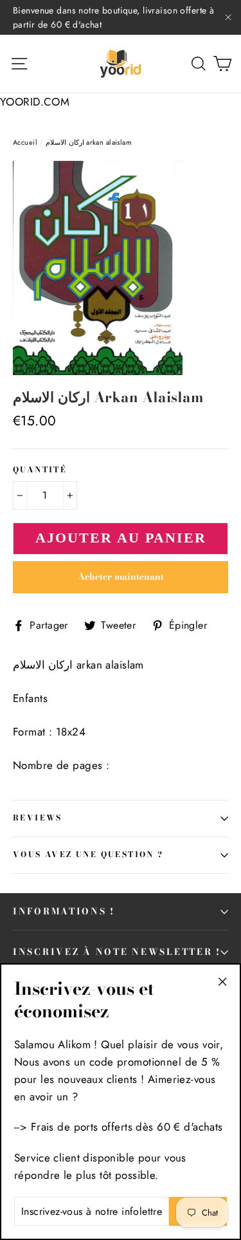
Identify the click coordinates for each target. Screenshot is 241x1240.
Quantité (40, 470)
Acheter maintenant (121, 576)
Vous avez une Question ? (88, 854)
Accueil (25, 142)
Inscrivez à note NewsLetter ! (117, 951)
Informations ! (64, 911)
